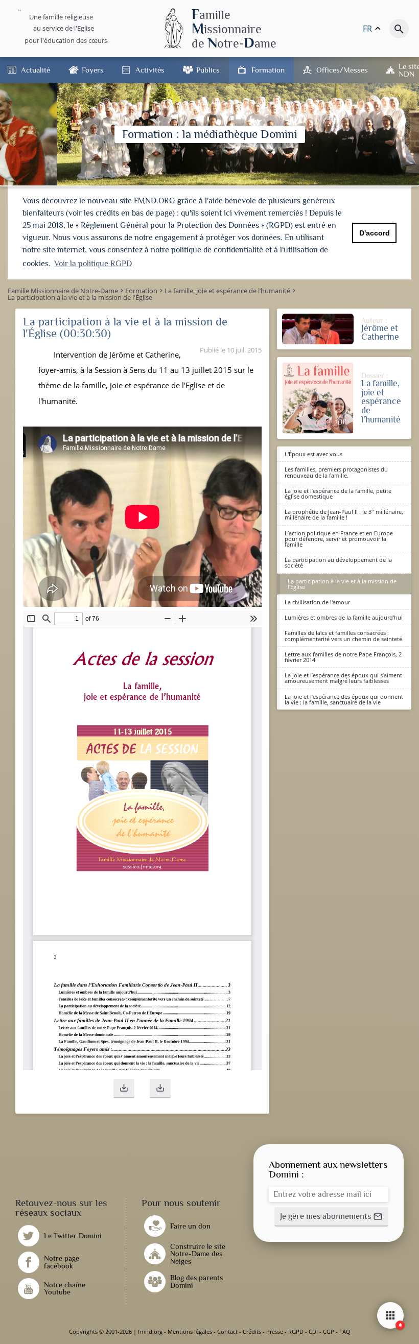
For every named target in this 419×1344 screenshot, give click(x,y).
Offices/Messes (342, 69)
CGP (328, 1331)
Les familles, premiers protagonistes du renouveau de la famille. (336, 472)
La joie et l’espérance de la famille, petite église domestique (338, 493)
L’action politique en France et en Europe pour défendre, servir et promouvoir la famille (339, 538)
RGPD (296, 1331)
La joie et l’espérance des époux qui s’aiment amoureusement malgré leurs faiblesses (343, 678)
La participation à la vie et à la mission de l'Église (342, 584)
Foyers (93, 69)
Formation (268, 69)
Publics (208, 69)
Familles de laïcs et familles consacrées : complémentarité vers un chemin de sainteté (343, 635)
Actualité (35, 69)
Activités (150, 69)
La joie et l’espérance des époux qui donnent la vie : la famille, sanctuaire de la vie (344, 699)
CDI (313, 1331)
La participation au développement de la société (338, 562)
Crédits (252, 1331)
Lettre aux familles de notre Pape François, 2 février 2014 (343, 657)
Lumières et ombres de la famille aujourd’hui (344, 617)
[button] (123, 1088)
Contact (227, 1331)
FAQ (345, 1331)
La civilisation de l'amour (317, 602)
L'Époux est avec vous (313, 454)
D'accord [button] (374, 233)
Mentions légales (190, 1331)
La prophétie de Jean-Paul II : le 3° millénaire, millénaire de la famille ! (344, 514)
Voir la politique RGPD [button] (93, 263)
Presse (274, 1331)
